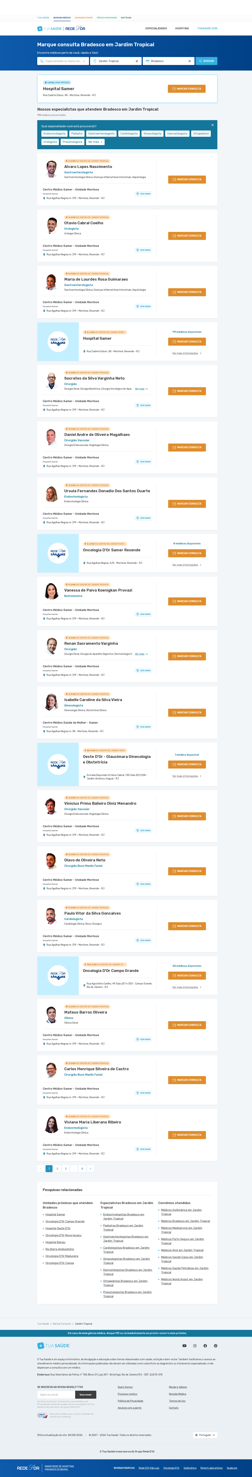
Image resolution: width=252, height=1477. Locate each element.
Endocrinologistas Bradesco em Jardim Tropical (123, 1216)
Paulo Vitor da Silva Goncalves (92, 913)
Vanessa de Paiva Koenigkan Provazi (98, 590)
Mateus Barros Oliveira (85, 1012)
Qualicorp (232, 1468)
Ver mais (93, 142)
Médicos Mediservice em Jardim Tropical (181, 1230)
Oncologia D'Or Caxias (60, 1263)
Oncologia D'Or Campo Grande (65, 1221)
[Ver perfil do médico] (51, 169)
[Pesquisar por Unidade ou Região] (137, 61)
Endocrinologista (54, 133)
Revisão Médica (177, 1394)
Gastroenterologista (101, 133)
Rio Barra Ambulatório (60, 1249)
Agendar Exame (84, 17)
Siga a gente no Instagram (195, 1346)
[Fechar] (212, 125)
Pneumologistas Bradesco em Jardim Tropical (127, 1294)
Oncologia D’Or (171, 1468)
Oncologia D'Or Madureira (62, 1256)
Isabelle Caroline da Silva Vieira (93, 699)
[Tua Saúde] (53, 1345)
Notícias (126, 17)
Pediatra (76, 133)
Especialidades (156, 28)
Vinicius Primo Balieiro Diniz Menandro (100, 803)
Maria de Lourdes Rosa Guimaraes (96, 279)
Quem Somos (125, 1387)
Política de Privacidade (130, 1401)
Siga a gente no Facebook (205, 1346)
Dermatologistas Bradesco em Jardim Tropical (127, 1272)
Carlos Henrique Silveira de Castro (96, 1069)
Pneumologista (72, 142)
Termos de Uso (177, 1401)
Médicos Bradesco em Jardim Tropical (185, 1221)
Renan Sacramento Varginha (91, 643)
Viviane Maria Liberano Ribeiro (92, 1122)
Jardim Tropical (83, 1323)
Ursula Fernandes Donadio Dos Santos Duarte (107, 491)
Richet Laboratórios (212, 1468)
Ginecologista (152, 133)
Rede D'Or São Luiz (149, 1468)
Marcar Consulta (62, 1323)
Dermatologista (177, 133)
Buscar (209, 61)
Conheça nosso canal (184, 1346)
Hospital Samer (58, 88)
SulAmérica (190, 1468)
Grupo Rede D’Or (145, 1451)
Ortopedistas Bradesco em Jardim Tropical (125, 1283)
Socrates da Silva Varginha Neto (94, 378)
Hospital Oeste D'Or (58, 1228)
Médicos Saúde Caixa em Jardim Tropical (182, 1259)
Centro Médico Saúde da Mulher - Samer (70, 722)
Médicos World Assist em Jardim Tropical (182, 1281)
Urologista (50, 142)
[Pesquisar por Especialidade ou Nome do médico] (84, 61)
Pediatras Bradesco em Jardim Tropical (123, 1227)
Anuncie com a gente (130, 1407)
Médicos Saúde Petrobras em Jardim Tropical (185, 1270)
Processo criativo (127, 1394)
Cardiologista (129, 133)
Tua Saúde (43, 17)
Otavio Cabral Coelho (83, 223)
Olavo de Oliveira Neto (84, 860)
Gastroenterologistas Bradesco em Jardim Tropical (125, 1239)
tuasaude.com (207, 28)
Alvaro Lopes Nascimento (88, 166)
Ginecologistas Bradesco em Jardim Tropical (126, 1261)
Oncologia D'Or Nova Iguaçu (64, 1235)
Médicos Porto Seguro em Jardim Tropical (182, 1241)
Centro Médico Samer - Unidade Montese (71, 189)
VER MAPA (145, 194)
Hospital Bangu (55, 1242)
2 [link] (57, 1168)
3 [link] (66, 1168)
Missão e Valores (178, 1387)
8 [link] (82, 1168)
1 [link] (49, 1168)
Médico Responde (107, 17)
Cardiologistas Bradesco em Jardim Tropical (126, 1250)
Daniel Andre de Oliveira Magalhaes (97, 434)
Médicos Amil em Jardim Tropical (182, 1250)
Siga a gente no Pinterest (215, 1346)
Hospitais (182, 28)
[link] (90, 1168)
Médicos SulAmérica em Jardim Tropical (181, 1212)
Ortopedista (201, 133)
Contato (174, 1407)
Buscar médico (62, 17)
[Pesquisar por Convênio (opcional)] (190, 61)
